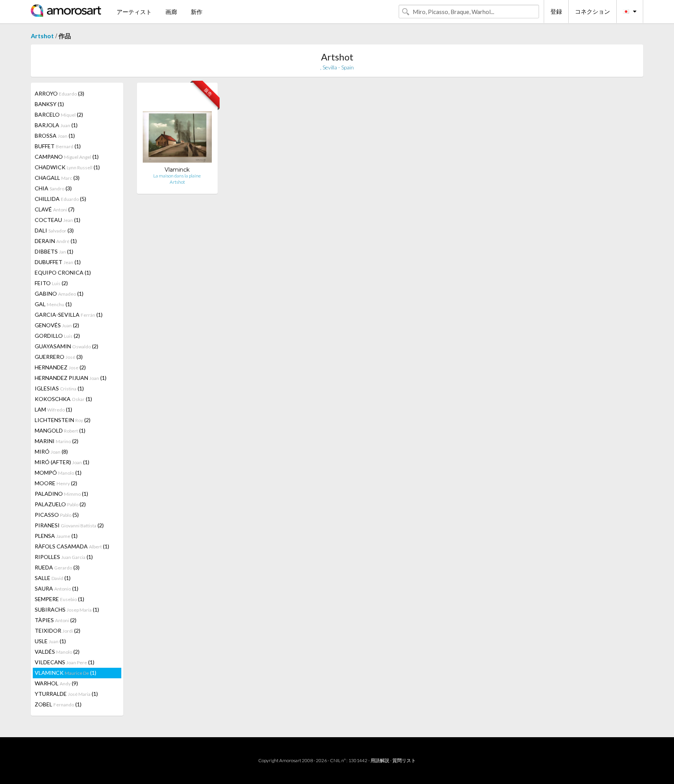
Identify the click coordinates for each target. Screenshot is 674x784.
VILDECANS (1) (64, 662)
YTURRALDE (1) (66, 693)
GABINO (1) (59, 293)
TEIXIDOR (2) (57, 630)
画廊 (171, 11)
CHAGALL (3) (57, 177)
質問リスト (404, 760)
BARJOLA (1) (56, 125)
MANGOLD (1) (60, 430)
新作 (196, 11)
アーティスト (134, 11)
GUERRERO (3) (59, 356)
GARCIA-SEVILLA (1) (69, 314)
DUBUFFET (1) (58, 262)
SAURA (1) (56, 588)
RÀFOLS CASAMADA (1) (72, 546)
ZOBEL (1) (58, 704)
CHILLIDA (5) (60, 198)
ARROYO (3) (59, 93)
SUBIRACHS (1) (67, 609)
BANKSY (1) (49, 104)
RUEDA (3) (57, 567)
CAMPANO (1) (67, 156)
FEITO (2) (51, 283)
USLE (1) (50, 641)
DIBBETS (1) (54, 251)
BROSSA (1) (55, 135)
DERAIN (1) (56, 241)
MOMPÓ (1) (58, 472)
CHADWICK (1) (67, 167)
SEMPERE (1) (59, 599)
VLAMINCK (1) (65, 672)
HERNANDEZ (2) (60, 367)
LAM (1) (53, 409)
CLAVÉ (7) (54, 209)
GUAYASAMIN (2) (66, 346)
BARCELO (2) (59, 114)
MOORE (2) (56, 483)
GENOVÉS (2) (57, 325)
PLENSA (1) (56, 535)
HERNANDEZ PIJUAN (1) (70, 377)
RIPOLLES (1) (64, 556)
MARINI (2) (56, 441)
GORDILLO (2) (57, 335)
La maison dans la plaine (177, 176)
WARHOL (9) (56, 683)
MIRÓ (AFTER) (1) (62, 462)
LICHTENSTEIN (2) (62, 420)
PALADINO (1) (61, 493)
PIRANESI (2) (69, 525)
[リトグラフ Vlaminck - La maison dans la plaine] (177, 127)
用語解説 (380, 760)
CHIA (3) (53, 188)
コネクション (592, 11)
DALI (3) (54, 230)
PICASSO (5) (57, 514)
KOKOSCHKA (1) (63, 399)
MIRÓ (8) (51, 451)
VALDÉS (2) (57, 651)
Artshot (42, 35)
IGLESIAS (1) (59, 388)
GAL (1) (53, 304)
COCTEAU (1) (57, 219)
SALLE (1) (53, 578)
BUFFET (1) (58, 146)
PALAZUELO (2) (60, 504)
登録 (556, 11)
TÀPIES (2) (55, 620)
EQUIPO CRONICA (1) (63, 272)
